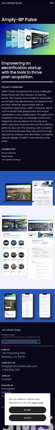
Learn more (37, 402)
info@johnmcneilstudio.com (19, 366)
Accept (27, 409)
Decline (27, 417)
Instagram (8, 389)
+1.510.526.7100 (10, 370)
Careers (6, 379)
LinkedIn (6, 392)
